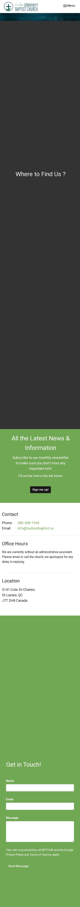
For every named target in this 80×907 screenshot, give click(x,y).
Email (9, 799)
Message (12, 818)
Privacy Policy (14, 854)
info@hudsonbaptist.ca (35, 528)
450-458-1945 (28, 523)
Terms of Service (41, 854)
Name (10, 781)
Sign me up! (40, 489)
